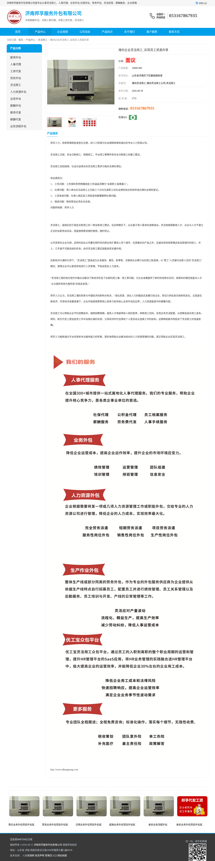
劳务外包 (15, 78)
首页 (17, 31)
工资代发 (15, 71)
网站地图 (62, 855)
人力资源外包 (18, 91)
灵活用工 (42, 40)
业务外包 (15, 98)
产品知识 (107, 31)
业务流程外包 (18, 126)
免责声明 (39, 855)
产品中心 (40, 31)
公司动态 (84, 31)
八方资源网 (28, 855)
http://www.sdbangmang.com (64, 769)
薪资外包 (15, 57)
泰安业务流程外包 (124, 824)
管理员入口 (51, 855)
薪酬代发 (15, 119)
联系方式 (174, 31)
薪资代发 (15, 112)
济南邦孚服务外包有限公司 (48, 845)
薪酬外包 (15, 105)
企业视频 (62, 31)
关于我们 (129, 31)
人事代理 (15, 64)
